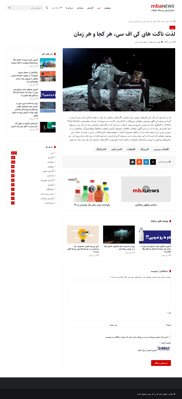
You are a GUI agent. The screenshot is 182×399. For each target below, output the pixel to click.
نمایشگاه (50, 189)
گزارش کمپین (48, 171)
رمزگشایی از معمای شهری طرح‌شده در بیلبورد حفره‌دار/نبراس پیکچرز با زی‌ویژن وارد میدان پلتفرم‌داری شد (24, 77)
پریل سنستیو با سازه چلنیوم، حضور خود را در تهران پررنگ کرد (119, 248)
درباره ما (69, 8)
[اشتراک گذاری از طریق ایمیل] (132, 162)
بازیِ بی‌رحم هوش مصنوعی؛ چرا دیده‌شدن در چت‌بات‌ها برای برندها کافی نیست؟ (83, 249)
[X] (153, 162)
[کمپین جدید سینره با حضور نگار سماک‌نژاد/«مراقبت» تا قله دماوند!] (48, 63)
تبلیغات (130, 149)
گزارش (90, 8)
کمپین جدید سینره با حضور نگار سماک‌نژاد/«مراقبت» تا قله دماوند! (24, 61)
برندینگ (143, 149)
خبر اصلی (115, 149)
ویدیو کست (49, 203)
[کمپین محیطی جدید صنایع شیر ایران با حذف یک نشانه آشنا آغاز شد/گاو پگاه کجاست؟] (155, 234)
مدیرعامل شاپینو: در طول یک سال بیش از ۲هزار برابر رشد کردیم (24, 125)
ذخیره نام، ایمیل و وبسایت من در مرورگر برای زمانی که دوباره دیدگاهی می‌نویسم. (136, 337)
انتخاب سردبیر (160, 149)
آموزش (51, 185)
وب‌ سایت (113, 325)
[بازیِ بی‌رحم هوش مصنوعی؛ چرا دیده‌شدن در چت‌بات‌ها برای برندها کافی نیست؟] (83, 234)
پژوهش (107, 8)
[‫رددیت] (139, 162)
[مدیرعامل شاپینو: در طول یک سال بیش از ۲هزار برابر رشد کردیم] (48, 127)
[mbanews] (162, 8)
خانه (172, 21)
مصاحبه (80, 8)
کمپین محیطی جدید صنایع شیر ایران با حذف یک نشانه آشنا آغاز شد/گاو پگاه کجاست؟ (155, 249)
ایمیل (168, 325)
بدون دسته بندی (47, 194)
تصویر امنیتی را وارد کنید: (147, 350)
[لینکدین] (146, 162)
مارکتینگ (100, 149)
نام (169, 313)
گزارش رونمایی (47, 198)
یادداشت (50, 175)
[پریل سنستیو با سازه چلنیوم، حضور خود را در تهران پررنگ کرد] (119, 234)
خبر (98, 8)
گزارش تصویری (47, 180)
